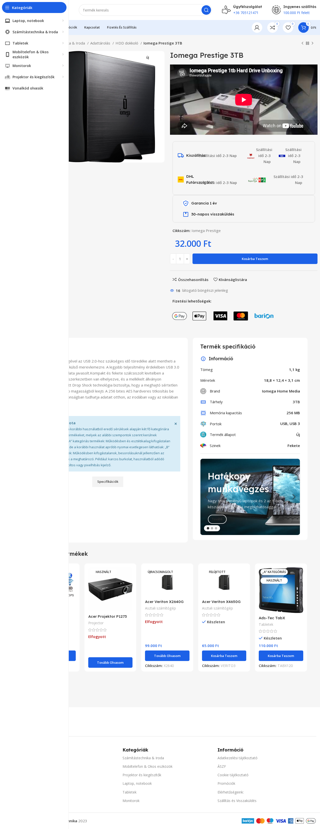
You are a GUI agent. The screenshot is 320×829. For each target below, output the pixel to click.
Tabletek (266, 624)
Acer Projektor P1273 (107, 616)
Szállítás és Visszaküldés (237, 800)
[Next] (294, 497)
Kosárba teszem (255, 258)
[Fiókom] (257, 27)
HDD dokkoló (127, 43)
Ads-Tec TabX (272, 618)
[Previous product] (302, 43)
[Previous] (206, 497)
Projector (96, 622)
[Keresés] (206, 10)
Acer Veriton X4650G (221, 601)
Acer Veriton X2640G (164, 601)
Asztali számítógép (160, 608)
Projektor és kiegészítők (141, 774)
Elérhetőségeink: (231, 792)
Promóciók (226, 783)
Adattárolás (100, 43)
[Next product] (312, 43)
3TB (296, 401)
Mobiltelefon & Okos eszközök (147, 766)
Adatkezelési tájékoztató (238, 758)
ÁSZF (222, 766)
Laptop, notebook (137, 783)
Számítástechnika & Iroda (143, 758)
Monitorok (131, 800)
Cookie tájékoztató (233, 774)
